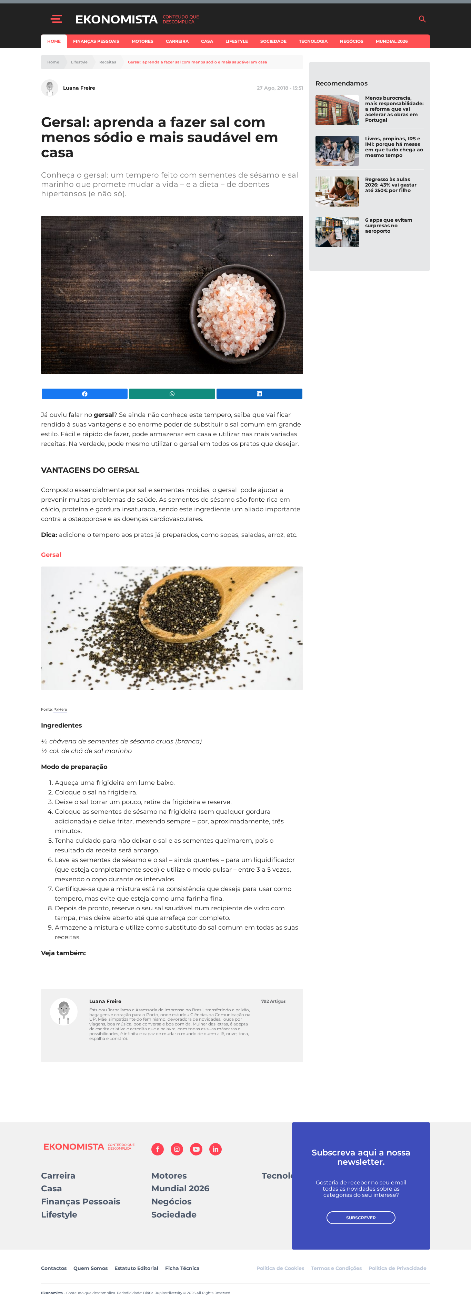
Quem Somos (90, 1268)
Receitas (107, 62)
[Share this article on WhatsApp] (172, 394)
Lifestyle (237, 41)
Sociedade (273, 41)
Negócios (351, 41)
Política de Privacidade (398, 1268)
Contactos (54, 1268)
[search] (422, 19)
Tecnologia (313, 41)
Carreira (177, 41)
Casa (207, 41)
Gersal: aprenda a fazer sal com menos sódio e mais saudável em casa (197, 62)
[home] (243, 18)
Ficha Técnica (182, 1268)
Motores (142, 41)
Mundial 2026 (392, 41)
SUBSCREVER (361, 1217)
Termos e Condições (336, 1268)
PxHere (60, 709)
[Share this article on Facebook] (85, 394)
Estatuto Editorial (136, 1268)
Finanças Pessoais (96, 41)
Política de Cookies (280, 1268)
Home (54, 41)
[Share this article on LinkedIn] (259, 394)
